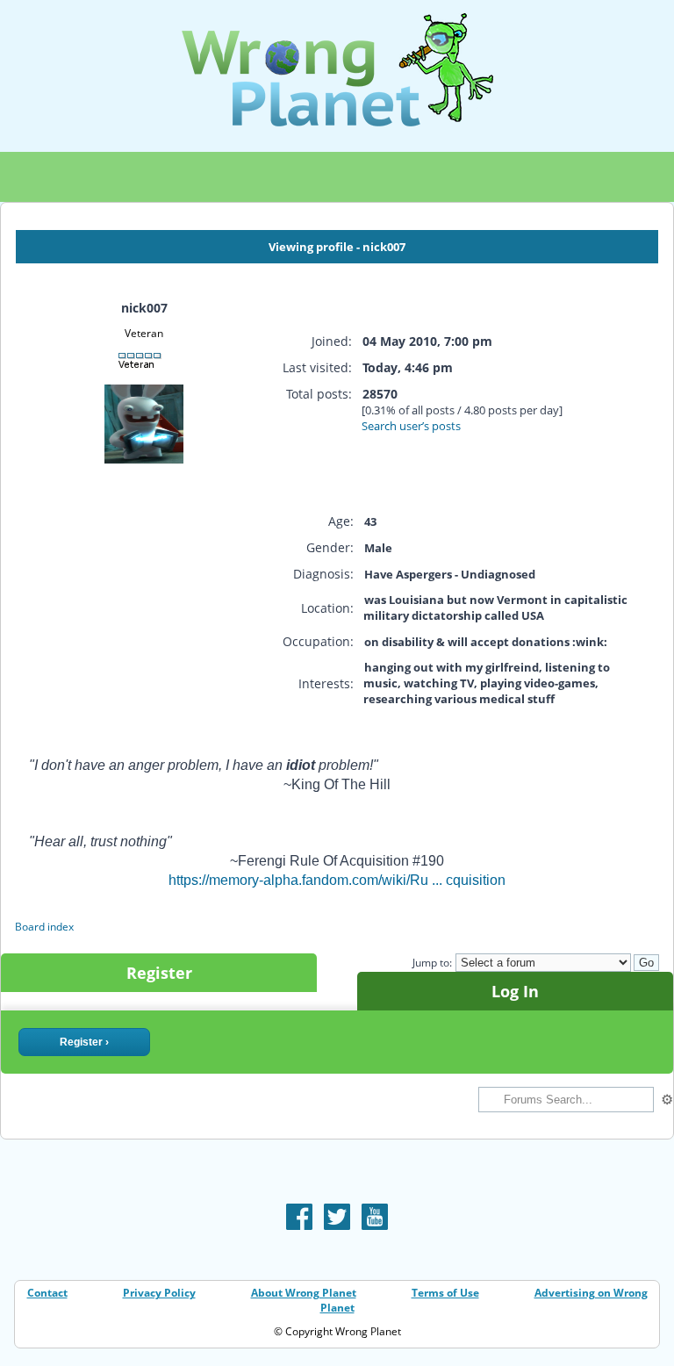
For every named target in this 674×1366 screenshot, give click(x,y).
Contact (47, 1292)
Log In (515, 991)
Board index (44, 926)
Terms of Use (445, 1292)
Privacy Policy (159, 1292)
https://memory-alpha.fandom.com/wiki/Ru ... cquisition (337, 880)
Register (159, 972)
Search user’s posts (411, 426)
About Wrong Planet (303, 1292)
